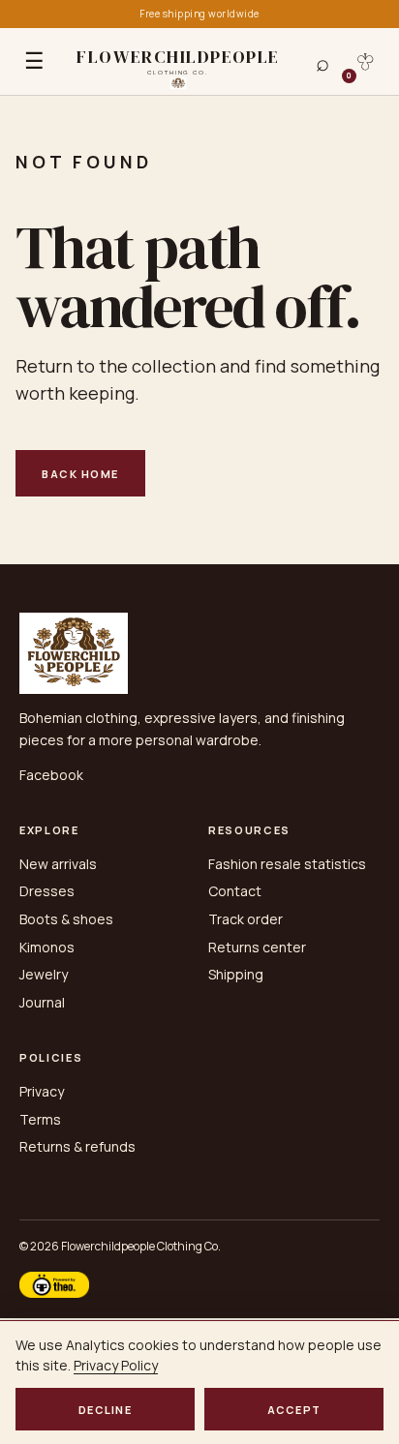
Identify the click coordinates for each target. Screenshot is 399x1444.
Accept (294, 1409)
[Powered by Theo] (54, 1285)
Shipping (235, 974)
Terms (40, 1119)
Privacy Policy (116, 1365)
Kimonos (47, 947)
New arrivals (58, 864)
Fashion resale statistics (287, 864)
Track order (245, 919)
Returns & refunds (77, 1146)
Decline (105, 1409)
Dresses (47, 891)
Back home (80, 473)
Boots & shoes (66, 919)
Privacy (41, 1091)
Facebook (51, 775)
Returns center (257, 947)
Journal (42, 1002)
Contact (234, 891)
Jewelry (43, 974)
